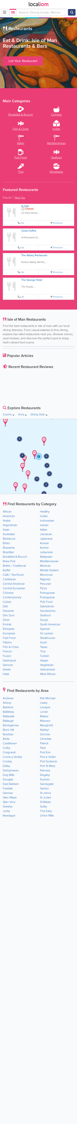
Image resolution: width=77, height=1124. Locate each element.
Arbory (7, 703)
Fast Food (9, 638)
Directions (58, 223)
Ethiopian (9, 629)
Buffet (6, 570)
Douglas (8, 779)
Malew (44, 716)
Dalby (6, 766)
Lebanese (46, 552)
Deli (5, 606)
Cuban (7, 602)
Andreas (8, 698)
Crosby (7, 761)
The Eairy (46, 811)
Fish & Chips (11, 647)
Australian (9, 534)
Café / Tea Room (13, 575)
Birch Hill (8, 730)
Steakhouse (47, 638)
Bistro (6, 543)
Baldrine (8, 707)
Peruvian (45, 584)
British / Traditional (14, 566)
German (8, 665)
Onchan (45, 734)
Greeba (7, 806)
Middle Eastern (49, 570)
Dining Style (38, 415)
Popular (7, 198)
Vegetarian (47, 665)
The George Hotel (31, 280)
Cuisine (8, 415)
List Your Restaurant (23, 60)
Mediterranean (49, 561)
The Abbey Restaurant (34, 255)
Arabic (7, 520)
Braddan (8, 734)
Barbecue (9, 538)
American (9, 516)
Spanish (45, 629)
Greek (7, 669)
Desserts (8, 611)
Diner (6, 620)
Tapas (43, 647)
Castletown (10, 743)
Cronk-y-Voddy (12, 757)
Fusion (7, 656)
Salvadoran (47, 606)
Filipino (7, 642)
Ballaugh (8, 721)
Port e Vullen (48, 757)
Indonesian (47, 520)
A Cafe (25, 206)
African (7, 511)
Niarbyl (44, 730)
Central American (14, 584)
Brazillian (8, 552)
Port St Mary (47, 766)
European (9, 633)
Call (22, 223)
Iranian (44, 525)
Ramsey (45, 770)
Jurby (6, 811)
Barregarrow (11, 725)
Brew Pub (9, 561)
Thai (42, 651)
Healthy (45, 511)
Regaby (45, 775)
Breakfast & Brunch (15, 556)
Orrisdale (45, 739)
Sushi (43, 642)
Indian (44, 516)
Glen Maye (10, 797)
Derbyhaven (11, 770)
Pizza (43, 588)
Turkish (44, 656)
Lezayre (45, 707)
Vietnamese (47, 669)
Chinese (8, 593)
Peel (43, 748)
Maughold (46, 725)
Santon (44, 788)
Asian (6, 529)
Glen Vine (9, 802)
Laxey (43, 703)
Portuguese (47, 593)
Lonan (44, 712)
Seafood (45, 615)
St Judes (45, 797)
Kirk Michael (47, 698)
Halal (6, 674)
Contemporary (12, 597)
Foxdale (8, 788)
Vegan (44, 660)
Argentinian (10, 525)
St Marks (45, 802)
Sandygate (47, 784)
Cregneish (9, 752)
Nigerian (45, 579)
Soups (44, 620)
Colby (6, 748)
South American (50, 624)
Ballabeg (8, 712)
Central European (14, 588)
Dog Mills (8, 775)
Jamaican (46, 534)
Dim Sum (8, 615)
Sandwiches (48, 611)
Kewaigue (9, 815)
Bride (6, 739)
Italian (43, 529)
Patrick (44, 743)
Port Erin (45, 752)
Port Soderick (48, 761)
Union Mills (47, 815)
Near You (20, 198)
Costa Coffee (28, 231)
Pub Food (46, 602)
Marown (45, 721)
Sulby (43, 806)
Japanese (46, 538)
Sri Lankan (46, 633)
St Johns (45, 793)
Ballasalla (8, 716)
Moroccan (46, 575)
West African (48, 674)
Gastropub (9, 660)
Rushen (45, 779)
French (7, 651)
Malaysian (46, 556)
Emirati (7, 624)
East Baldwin (11, 784)
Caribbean (9, 579)
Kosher (44, 547)
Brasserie (9, 547)
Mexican (45, 566)
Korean (44, 543)
